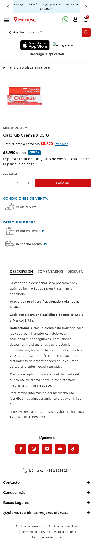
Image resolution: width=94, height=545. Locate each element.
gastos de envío (53, 159)
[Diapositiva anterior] (8, 6)
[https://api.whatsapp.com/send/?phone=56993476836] (65, 19)
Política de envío (65, 532)
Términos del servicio (35, 532)
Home (7, 67)
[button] (6, 20)
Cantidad (10, 174)
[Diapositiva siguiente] (86, 6)
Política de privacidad (63, 526)
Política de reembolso (30, 526)
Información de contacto (49, 537)
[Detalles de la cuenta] (75, 19)
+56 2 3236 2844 (59, 470)
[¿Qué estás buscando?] (86, 32)
